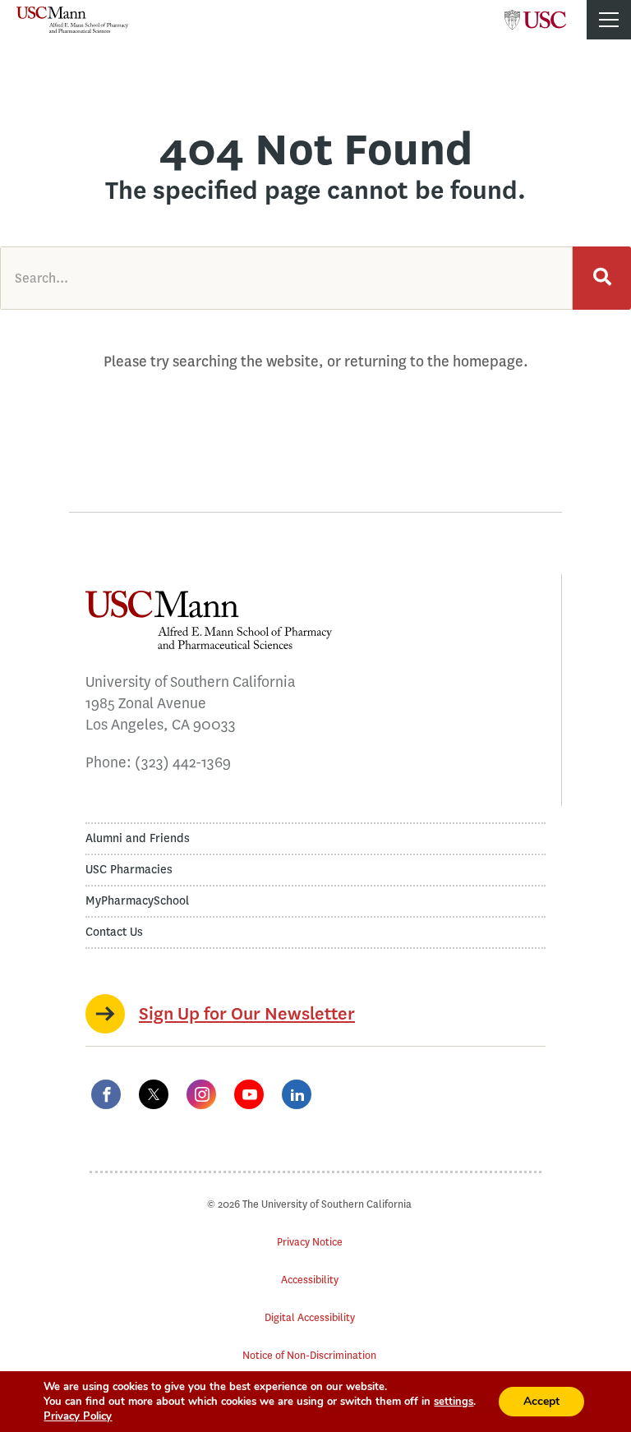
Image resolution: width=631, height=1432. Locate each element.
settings (453, 1401)
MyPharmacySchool (137, 901)
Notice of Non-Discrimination (309, 1355)
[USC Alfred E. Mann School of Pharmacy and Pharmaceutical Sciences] (72, 19)
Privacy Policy (78, 1416)
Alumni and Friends (137, 838)
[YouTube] (249, 1094)
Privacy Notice (310, 1242)
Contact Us (114, 932)
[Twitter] (153, 1094)
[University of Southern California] (535, 15)
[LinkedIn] (296, 1094)
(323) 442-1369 (183, 762)
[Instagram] (201, 1094)
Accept (541, 1401)
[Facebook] (106, 1094)
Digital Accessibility (310, 1317)
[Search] (602, 278)
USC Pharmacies (129, 869)
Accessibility (310, 1280)
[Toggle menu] (609, 19)
